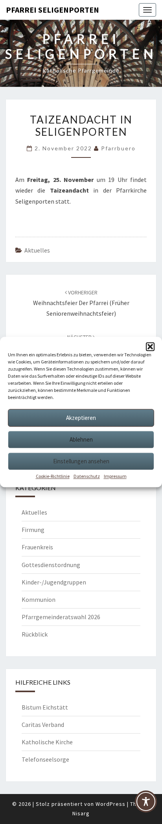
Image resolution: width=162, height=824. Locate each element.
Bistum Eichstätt (45, 707)
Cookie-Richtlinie (53, 476)
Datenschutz (87, 476)
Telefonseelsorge (45, 759)
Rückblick (35, 634)
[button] (150, 346)
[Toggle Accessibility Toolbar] (146, 804)
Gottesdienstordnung (51, 565)
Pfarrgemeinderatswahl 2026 (61, 617)
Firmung (33, 530)
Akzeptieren (81, 417)
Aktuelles (37, 250)
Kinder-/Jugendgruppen (54, 582)
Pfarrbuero (118, 148)
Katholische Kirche (47, 742)
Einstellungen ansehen (81, 461)
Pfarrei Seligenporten (52, 10)
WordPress (110, 803)
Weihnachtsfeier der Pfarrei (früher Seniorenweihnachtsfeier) (81, 303)
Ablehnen (81, 439)
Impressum (115, 476)
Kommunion (38, 599)
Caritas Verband (43, 724)
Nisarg (81, 813)
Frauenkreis (37, 547)
